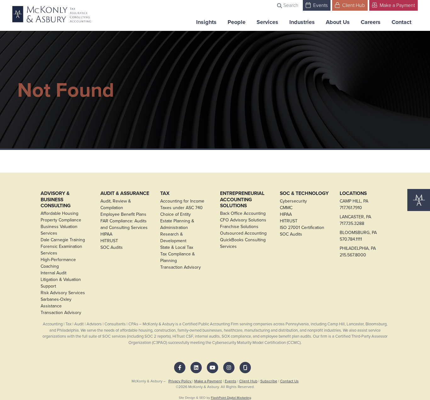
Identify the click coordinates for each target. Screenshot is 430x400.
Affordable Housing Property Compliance (61, 216)
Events (320, 5)
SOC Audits (111, 247)
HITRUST (109, 240)
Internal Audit (53, 273)
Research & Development (173, 237)
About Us (338, 22)
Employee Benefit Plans (123, 214)
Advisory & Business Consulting (56, 199)
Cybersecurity (293, 201)
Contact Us (289, 381)
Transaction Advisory (61, 312)
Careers (371, 22)
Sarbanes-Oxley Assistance (56, 302)
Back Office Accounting (243, 213)
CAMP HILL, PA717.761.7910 (354, 204)
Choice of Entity (175, 214)
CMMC (286, 207)
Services (267, 22)
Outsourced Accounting (243, 233)
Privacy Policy (180, 381)
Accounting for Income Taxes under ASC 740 (182, 204)
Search (290, 5)
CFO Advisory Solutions (243, 220)
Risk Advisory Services (63, 292)
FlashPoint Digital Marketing (231, 397)
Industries (302, 22)
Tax (165, 193)
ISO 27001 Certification (302, 227)
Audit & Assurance (124, 193)
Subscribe (268, 381)
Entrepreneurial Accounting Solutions (242, 199)
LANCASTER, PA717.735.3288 (355, 220)
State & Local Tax (176, 247)
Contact (401, 22)
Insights (206, 22)
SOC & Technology (304, 193)
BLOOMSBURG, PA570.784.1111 (358, 236)
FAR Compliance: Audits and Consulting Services (124, 224)
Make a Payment (396, 5)
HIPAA (106, 234)
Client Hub (353, 5)
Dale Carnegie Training (63, 240)
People (237, 22)
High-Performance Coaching (58, 263)
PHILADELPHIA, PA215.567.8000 (358, 251)
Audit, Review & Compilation (115, 204)
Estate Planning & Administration (177, 224)
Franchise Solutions (239, 226)
